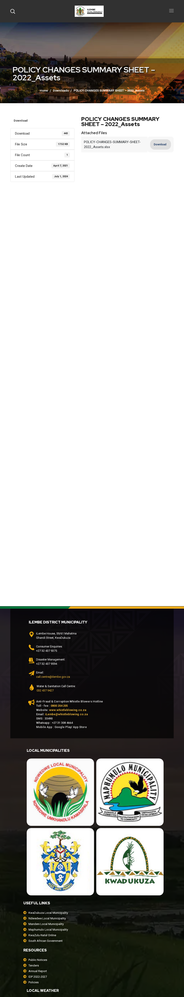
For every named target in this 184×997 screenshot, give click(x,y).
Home (44, 90)
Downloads (61, 90)
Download (21, 120)
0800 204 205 (59, 705)
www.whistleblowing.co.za (67, 710)
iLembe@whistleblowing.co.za (66, 714)
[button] (12, 11)
